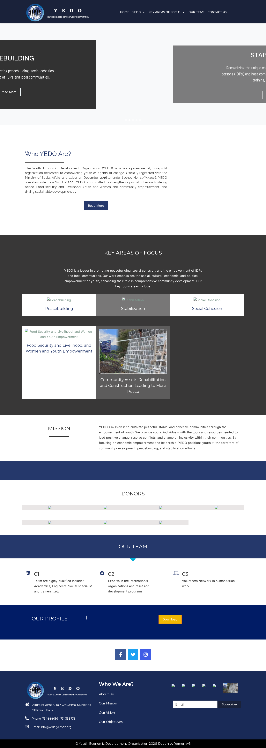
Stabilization (133, 308)
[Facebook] (120, 654)
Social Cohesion (207, 308)
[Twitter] (133, 654)
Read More (96, 205)
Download (170, 619)
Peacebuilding (59, 308)
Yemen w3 (182, 743)
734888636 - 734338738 (59, 718)
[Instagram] (145, 654)
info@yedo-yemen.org (56, 727)
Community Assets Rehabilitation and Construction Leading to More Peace (133, 385)
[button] (126, 120)
